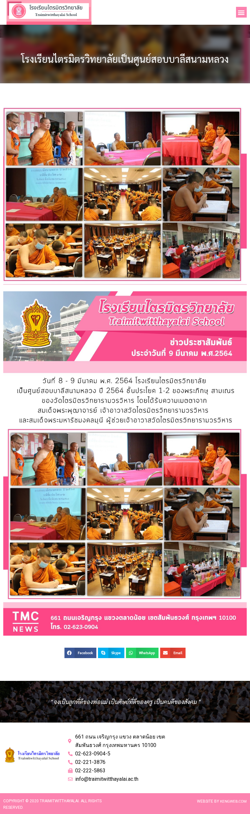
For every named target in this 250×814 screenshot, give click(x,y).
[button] (241, 12)
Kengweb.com (233, 801)
